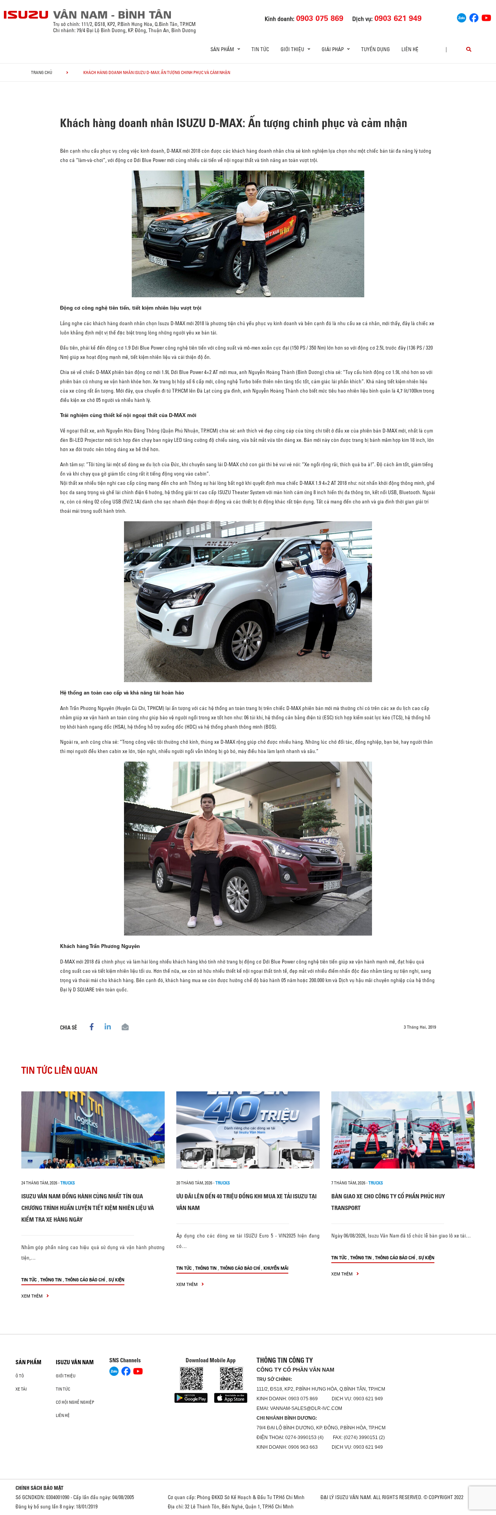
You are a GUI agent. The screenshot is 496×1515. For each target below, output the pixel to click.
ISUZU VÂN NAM (75, 1362)
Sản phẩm (28, 1362)
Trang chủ (41, 72)
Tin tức (260, 49)
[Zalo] (461, 17)
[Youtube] (486, 17)
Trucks (67, 1183)
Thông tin (51, 1279)
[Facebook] (474, 17)
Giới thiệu (66, 1376)
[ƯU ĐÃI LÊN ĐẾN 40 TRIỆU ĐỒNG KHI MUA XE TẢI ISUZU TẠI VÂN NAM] (248, 1130)
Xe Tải (21, 1389)
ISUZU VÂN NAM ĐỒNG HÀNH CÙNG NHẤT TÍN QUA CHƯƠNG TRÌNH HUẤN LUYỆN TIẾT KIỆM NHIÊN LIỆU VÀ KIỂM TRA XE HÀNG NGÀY (87, 1208)
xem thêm (32, 1296)
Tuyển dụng (375, 49)
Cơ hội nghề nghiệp (75, 1402)
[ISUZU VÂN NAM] (26, 15)
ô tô (20, 1376)
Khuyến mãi (276, 1268)
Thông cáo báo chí (85, 1279)
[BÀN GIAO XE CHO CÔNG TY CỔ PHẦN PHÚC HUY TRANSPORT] (403, 1130)
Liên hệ (409, 49)
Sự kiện (116, 1279)
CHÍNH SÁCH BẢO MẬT (40, 1488)
